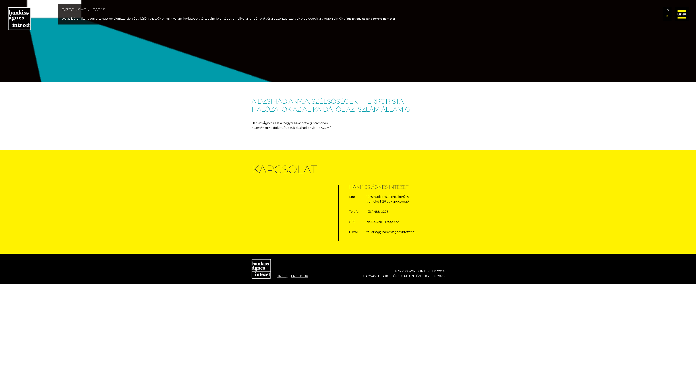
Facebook (299, 276)
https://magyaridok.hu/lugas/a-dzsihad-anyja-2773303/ (291, 128)
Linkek (282, 276)
